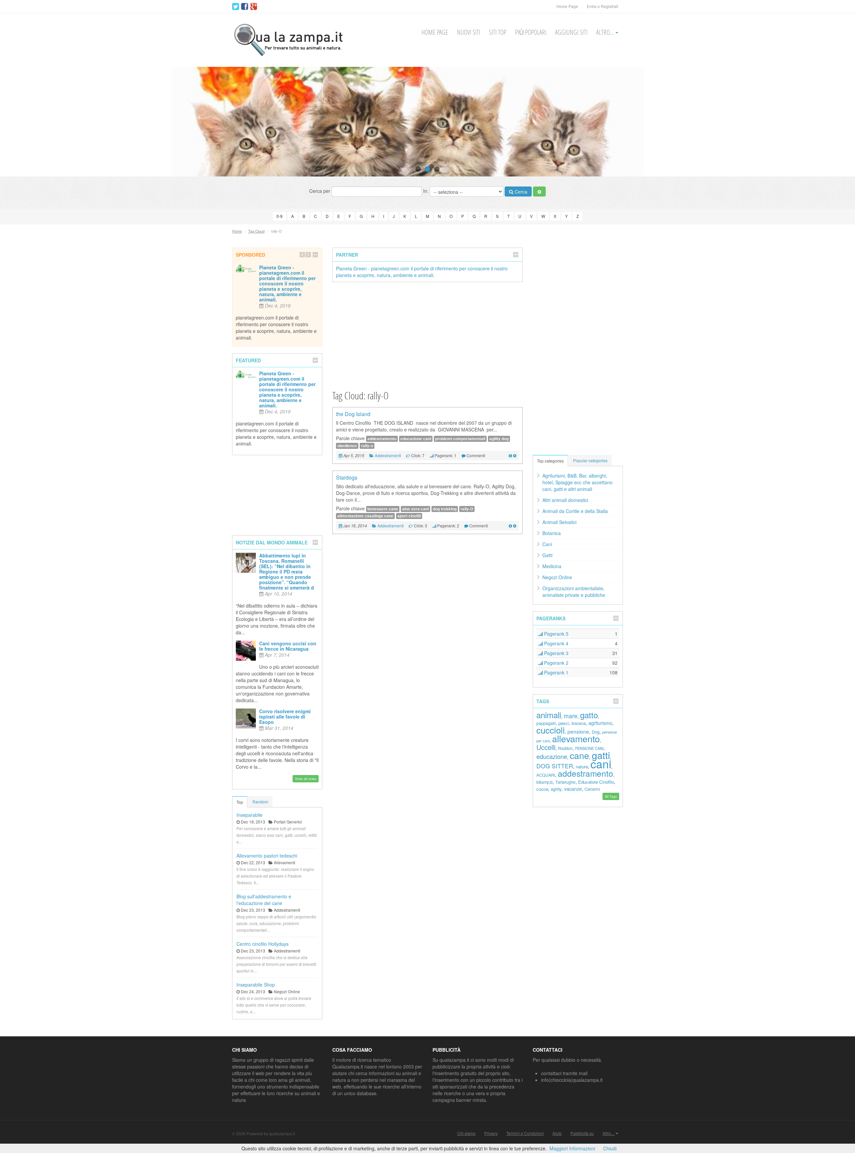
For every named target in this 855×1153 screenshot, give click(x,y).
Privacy (491, 1133)
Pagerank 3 (555, 653)
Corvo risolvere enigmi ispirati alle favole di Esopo (285, 716)
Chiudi (610, 1148)
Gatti (547, 555)
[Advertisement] (427, 335)
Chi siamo (466, 1133)
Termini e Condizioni (525, 1133)
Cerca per (320, 190)
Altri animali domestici (565, 500)
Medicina (551, 566)
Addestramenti (388, 455)
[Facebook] (244, 7)
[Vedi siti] (510, 455)
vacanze (573, 788)
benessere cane (382, 509)
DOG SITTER (554, 766)
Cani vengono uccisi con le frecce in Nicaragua (287, 646)
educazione (551, 756)
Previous (17, 122)
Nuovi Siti (468, 32)
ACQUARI (545, 775)
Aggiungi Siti (571, 32)
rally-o (367, 446)
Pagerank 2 (555, 662)
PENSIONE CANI (589, 748)
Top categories (550, 461)
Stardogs (346, 477)
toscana (578, 723)
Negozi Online (557, 577)
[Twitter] (235, 7)
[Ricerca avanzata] (539, 191)
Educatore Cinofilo (596, 782)
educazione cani (415, 438)
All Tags (611, 796)
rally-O (467, 509)
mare (570, 716)
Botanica (551, 533)
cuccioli (550, 730)
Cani (547, 544)
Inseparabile (249, 814)
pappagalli (546, 723)
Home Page (567, 6)
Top (239, 802)
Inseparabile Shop (255, 984)
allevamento (576, 738)
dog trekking (445, 509)
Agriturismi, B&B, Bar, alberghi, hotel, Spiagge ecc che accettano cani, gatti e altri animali (577, 482)
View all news (305, 778)
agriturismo (600, 722)
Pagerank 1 (555, 672)
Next (837, 122)
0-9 (280, 216)
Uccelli (545, 747)
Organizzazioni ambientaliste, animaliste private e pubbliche (573, 591)
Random (260, 801)
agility (556, 789)
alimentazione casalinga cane (365, 516)
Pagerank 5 (555, 633)
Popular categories (590, 460)
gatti (601, 755)
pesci (563, 723)
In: (426, 190)
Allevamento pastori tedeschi (266, 855)
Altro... (605, 32)
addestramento (381, 438)
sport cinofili (409, 516)
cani (600, 763)
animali (548, 715)
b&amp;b (544, 782)
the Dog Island (353, 414)
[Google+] (253, 7)
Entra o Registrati (602, 6)
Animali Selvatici (559, 522)
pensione (578, 731)
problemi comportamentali (460, 438)
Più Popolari (530, 32)
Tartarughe (565, 782)
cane (579, 755)
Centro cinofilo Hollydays (262, 943)
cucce (542, 789)
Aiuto (557, 1133)
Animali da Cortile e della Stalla (575, 511)
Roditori (565, 748)
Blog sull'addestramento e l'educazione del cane (263, 899)
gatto (589, 715)
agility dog (499, 438)
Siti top (497, 32)
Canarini (592, 789)
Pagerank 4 (555, 643)
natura (582, 766)
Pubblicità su (582, 1133)
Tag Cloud (256, 231)
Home (237, 231)
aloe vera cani (415, 509)
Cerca (520, 191)
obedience (347, 446)
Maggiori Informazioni (572, 1148)
